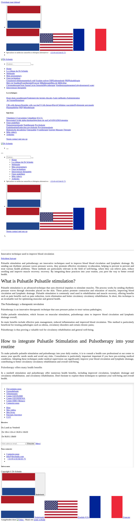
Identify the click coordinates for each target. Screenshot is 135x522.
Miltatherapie (45, 83)
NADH (57, 120)
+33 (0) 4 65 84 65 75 (58, 53)
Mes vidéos (11, 410)
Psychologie (40, 125)
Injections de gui (40, 120)
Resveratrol (11, 120)
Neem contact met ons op (16, 139)
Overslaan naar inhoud (10, 2)
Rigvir (54, 105)
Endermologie (58, 80)
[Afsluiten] (2, 153)
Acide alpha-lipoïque (25, 120)
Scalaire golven (42, 80)
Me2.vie (9, 83)
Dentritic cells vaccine (30, 105)
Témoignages (12, 394)
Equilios (17, 83)
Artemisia (64, 120)
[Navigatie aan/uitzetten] (7, 148)
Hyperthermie (26, 83)
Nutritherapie (28, 125)
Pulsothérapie (74, 80)
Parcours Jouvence (14, 415)
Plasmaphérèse (12, 107)
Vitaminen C (11, 118)
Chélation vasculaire (65, 105)
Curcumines (22, 118)
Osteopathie (31, 130)
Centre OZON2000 (14, 396)
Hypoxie (35, 83)
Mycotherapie (49, 85)
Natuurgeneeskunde (14, 125)
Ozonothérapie (12, 391)
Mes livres (10, 412)
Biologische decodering (16, 130)
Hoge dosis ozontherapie (16, 98)
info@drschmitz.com (15, 456)
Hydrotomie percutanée (84, 105)
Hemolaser (19, 100)
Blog (8, 408)
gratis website (39, 520)
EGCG (40, 118)
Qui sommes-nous (13, 389)
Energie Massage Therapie (60, 130)
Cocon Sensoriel (37, 85)
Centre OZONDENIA (15, 398)
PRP (67, 80)
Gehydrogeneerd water (84, 85)
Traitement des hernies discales (39, 98)
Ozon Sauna (25, 85)
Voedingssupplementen (65, 85)
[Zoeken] (32, 64)
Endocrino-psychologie (27, 127)
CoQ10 (50, 120)
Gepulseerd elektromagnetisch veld (20, 80)
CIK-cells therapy (13, 105)
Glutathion (31, 118)
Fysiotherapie (42, 130)
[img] (5, 258)
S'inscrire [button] (30, 444)
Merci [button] (38, 443)
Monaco (15, 401)
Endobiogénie (12, 127)
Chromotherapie (13, 85)
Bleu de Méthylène (59, 83)
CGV (8, 417)
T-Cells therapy (45, 105)
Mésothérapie (29, 107)
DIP (51, 80)
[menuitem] (23, 50)
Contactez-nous (12, 403)
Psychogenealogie (45, 127)
